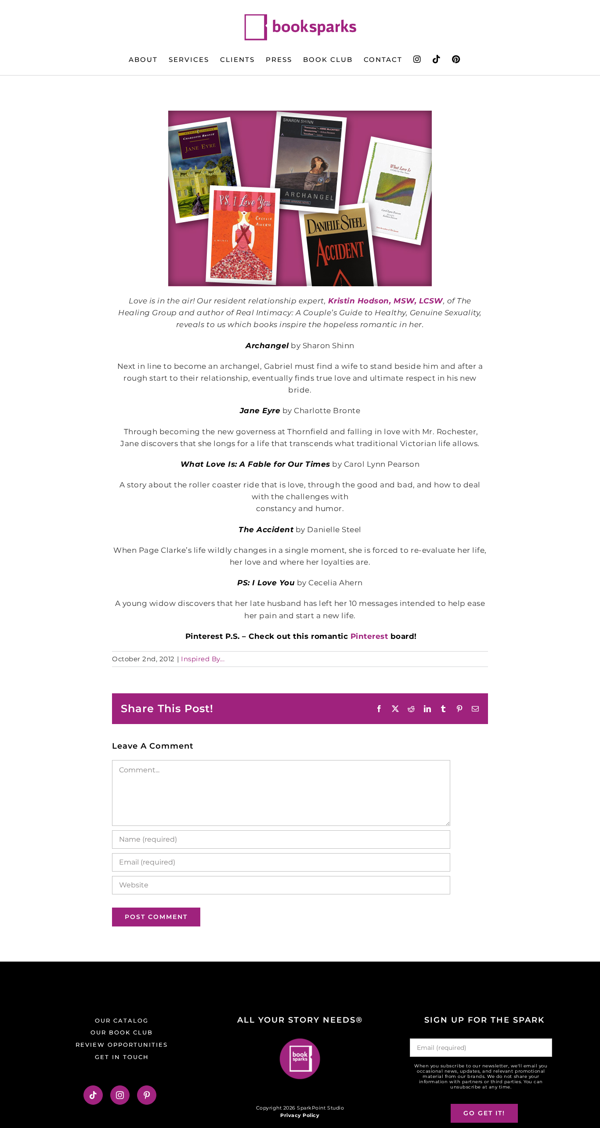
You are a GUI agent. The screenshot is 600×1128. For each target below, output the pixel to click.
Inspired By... (202, 659)
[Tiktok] (93, 1095)
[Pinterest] (147, 1095)
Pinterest (369, 636)
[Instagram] (120, 1095)
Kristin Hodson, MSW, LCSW (385, 300)
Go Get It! (484, 1113)
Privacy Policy (299, 1115)
